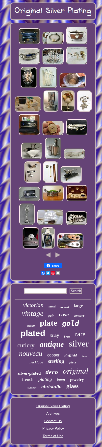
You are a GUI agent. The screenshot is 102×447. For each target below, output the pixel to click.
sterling (56, 361)
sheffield (70, 355)
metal (52, 306)
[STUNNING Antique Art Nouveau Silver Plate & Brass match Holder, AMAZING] (51, 111)
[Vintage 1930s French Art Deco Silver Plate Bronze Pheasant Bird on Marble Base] (71, 182)
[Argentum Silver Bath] (72, 88)
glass (72, 386)
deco (52, 372)
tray (54, 335)
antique (52, 344)
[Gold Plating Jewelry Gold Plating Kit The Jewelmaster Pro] (28, 111)
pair (51, 315)
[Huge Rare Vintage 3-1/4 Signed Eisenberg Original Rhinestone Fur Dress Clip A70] (76, 224)
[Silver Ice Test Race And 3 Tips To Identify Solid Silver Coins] (50, 224)
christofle (51, 386)
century (79, 315)
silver (79, 343)
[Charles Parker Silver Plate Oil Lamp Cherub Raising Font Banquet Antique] (26, 224)
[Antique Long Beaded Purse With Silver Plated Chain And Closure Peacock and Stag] (48, 248)
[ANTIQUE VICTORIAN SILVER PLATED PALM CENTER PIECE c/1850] (84, 111)
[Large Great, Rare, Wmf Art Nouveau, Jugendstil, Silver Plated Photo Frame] (29, 88)
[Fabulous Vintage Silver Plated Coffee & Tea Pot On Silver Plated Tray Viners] (53, 64)
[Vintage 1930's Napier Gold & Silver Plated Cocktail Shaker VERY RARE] (53, 158)
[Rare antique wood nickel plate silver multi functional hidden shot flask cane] (50, 182)
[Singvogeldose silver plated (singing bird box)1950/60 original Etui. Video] (31, 248)
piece (72, 362)
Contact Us (53, 421)
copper (53, 355)
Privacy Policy (53, 428)
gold (70, 323)
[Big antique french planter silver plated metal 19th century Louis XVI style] (29, 64)
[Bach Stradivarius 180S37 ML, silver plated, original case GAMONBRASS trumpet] (29, 44)
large (78, 305)
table (31, 325)
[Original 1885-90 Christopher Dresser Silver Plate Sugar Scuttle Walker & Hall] (31, 158)
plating (45, 379)
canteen (31, 387)
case (64, 314)
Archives (53, 413)
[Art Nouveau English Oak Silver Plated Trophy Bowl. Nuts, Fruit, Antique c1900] (76, 44)
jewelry (77, 379)
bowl (84, 355)
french (27, 379)
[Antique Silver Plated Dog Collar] (53, 44)
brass (67, 336)
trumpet (64, 307)
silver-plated (29, 373)
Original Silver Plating (53, 406)
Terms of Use (53, 436)
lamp (61, 380)
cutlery (26, 345)
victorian (33, 305)
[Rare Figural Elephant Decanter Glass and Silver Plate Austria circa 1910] (76, 64)
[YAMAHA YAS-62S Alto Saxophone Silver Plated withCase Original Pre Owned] (29, 135)
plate (48, 322)
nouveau (30, 353)
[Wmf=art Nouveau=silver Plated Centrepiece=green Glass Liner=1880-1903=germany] (53, 201)
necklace (36, 362)
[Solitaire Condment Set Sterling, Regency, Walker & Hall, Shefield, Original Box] (76, 201)
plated (33, 333)
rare (80, 334)
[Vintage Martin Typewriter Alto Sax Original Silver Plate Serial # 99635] (76, 135)
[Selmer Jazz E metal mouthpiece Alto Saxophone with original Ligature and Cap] (32, 182)
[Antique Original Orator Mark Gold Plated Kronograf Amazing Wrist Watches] (53, 135)
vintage (32, 313)
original (75, 370)
